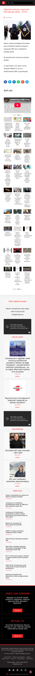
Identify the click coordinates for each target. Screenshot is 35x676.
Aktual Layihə (17, 337)
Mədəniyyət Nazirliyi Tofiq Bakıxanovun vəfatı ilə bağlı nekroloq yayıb (17, 576)
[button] (3, 2)
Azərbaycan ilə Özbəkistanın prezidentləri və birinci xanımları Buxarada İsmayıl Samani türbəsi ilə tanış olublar (16, 514)
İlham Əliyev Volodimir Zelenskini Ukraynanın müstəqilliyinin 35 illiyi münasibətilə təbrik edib (16, 548)
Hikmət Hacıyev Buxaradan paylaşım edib (17, 539)
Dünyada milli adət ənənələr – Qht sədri (17, 451)
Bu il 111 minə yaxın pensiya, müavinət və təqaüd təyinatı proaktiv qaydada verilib (17, 557)
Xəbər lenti (17, 491)
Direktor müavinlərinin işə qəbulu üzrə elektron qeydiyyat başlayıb (17, 495)
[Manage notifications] (30, 671)
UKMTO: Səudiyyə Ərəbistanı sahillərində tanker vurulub (15, 531)
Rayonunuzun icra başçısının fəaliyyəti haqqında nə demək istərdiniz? (17, 400)
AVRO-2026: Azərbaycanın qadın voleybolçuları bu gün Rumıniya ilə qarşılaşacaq (16, 566)
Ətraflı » (17, 376)
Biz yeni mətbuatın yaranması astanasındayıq (17, 480)
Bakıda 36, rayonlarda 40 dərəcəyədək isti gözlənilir (14, 524)
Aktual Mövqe (17, 429)
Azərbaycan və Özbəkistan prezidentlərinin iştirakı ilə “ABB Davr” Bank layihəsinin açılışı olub (17, 504)
